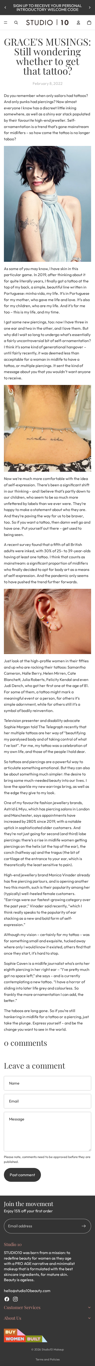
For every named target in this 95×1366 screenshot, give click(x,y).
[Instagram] (15, 1299)
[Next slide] (89, 7)
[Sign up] (84, 1226)
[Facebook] (7, 1299)
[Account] (78, 22)
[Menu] (5, 22)
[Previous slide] (5, 7)
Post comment (22, 1174)
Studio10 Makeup (53, 1349)
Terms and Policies (48, 1359)
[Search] (16, 22)
